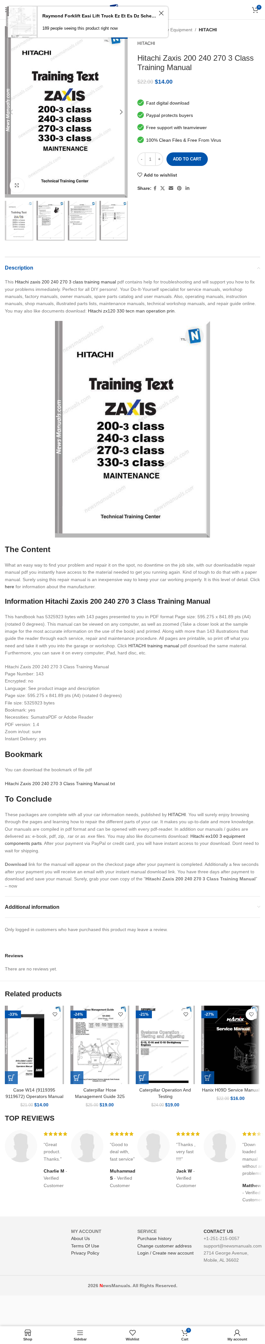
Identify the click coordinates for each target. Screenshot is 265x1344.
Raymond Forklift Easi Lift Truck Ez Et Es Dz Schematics (99, 15)
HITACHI (208, 29)
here (9, 586)
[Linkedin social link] (187, 188)
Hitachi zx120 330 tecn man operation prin (131, 310)
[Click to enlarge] (17, 185)
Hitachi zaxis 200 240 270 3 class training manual (65, 281)
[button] (11, 1077)
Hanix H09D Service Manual (231, 1090)
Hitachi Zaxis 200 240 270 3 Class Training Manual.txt (60, 783)
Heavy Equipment (174, 29)
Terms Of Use (85, 1245)
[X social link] (162, 188)
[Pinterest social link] (179, 188)
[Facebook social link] (155, 188)
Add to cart (187, 159)
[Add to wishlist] (55, 1014)
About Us (80, 1238)
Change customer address (164, 1245)
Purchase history (154, 1238)
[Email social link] (171, 188)
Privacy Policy (85, 1253)
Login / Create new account (165, 1253)
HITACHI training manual (153, 645)
